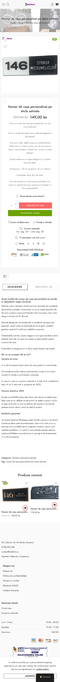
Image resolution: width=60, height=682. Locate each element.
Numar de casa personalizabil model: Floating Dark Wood (15, 512)
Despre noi (8, 570)
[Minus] (15, 207)
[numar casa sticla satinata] (30, 65)
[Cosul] (57, 4)
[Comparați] (5, 46)
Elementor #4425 (10, 585)
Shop (20, 22)
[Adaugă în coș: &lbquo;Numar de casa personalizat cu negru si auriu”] (54, 505)
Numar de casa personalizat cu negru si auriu (45, 508)
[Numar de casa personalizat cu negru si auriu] (45, 493)
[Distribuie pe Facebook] (33, 244)
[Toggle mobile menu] (3, 4)
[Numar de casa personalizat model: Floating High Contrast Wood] (55, 101)
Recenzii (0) (44, 287)
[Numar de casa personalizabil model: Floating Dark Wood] (15, 494)
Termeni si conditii (11, 580)
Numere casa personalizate (38, 22)
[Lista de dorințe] (5, 40)
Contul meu (6, 608)
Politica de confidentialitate (15, 575)
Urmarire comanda (9, 612)
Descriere (15, 287)
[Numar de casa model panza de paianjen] (5, 101)
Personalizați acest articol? (32, 196)
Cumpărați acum (30, 213)
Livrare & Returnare (19, 222)
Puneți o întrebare (45, 222)
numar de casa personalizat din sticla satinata (26, 461)
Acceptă (30, 675)
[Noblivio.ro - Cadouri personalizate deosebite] (30, 4)
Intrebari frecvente (11, 590)
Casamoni (24, 556)
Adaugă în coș (35, 205)
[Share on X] (28, 244)
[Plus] (15, 204)
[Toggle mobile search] (7, 4)
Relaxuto (14, 556)
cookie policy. (42, 669)
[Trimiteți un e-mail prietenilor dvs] (44, 243)
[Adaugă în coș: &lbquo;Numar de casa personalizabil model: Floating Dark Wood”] (25, 508)
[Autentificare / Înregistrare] (52, 4)
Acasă (13, 22)
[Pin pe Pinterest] (38, 243)
